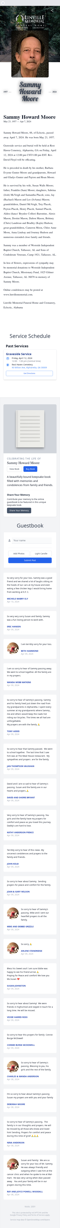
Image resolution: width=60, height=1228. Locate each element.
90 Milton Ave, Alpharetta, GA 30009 (29, 367)
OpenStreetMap (33, 1219)
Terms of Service (38, 1215)
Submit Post (30, 560)
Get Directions (29, 373)
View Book (14, 469)
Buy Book (30, 469)
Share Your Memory (19, 510)
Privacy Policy (21, 1215)
